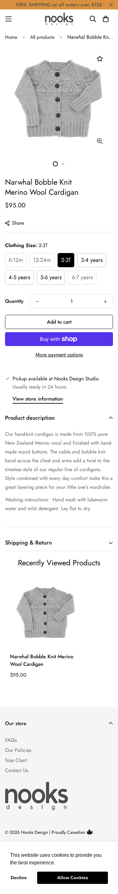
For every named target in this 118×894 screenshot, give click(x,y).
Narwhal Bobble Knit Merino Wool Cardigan (41, 660)
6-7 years (82, 277)
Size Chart (16, 760)
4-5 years (19, 277)
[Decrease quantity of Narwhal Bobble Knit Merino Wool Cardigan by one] (37, 301)
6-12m (15, 260)
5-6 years (51, 277)
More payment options (59, 354)
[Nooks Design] (59, 18)
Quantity (14, 301)
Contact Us (16, 770)
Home (11, 37)
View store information (38, 398)
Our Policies (18, 750)
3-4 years (92, 260)
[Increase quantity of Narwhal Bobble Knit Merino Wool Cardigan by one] (105, 301)
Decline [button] (19, 877)
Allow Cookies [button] (72, 877)
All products (42, 37)
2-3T (66, 260)
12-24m (42, 260)
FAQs (11, 740)
